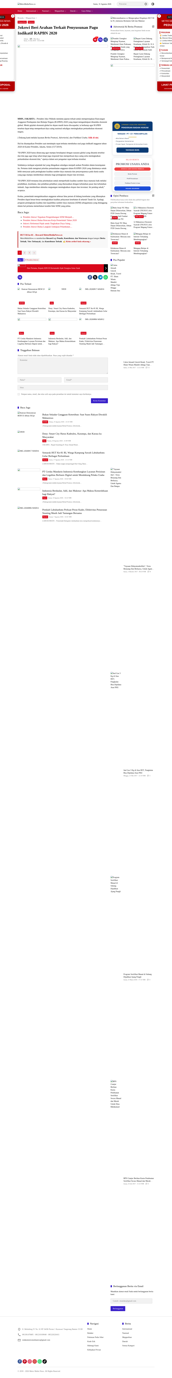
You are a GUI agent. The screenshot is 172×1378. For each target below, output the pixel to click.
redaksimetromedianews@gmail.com (36, 1340)
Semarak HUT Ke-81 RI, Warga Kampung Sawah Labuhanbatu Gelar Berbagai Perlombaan (93, 311)
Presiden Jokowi (32, 260)
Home (89, 1329)
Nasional (31, 22)
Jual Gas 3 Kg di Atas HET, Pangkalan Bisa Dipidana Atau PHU (138, 771)
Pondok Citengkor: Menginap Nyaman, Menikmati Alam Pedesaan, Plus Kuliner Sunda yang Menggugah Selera (121, 57)
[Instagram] (30, 1361)
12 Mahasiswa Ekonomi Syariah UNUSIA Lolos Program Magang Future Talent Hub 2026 (143, 225)
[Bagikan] (105, 39)
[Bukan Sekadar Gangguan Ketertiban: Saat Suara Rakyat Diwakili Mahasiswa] (32, 297)
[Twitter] (95, 277)
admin (26, 39)
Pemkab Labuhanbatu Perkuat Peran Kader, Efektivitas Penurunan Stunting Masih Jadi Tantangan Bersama (93, 341)
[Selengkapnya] (153, 26)
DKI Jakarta (139, 216)
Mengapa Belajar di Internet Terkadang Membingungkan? (141, 251)
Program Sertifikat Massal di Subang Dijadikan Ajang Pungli (137, 975)
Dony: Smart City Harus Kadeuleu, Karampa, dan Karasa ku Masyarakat (62, 309)
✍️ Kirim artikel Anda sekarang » (77, 242)
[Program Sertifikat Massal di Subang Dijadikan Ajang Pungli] (116, 977)
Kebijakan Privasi (94, 1350)
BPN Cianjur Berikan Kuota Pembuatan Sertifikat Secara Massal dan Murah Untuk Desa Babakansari (138, 1179)
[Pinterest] (25, 1361)
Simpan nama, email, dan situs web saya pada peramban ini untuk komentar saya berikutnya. (56, 394)
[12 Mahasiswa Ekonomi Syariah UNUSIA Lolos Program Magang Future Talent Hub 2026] (144, 212)
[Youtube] (35, 1361)
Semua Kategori (128, 1346)
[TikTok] (44, 1361)
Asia (51, 303)
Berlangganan (118, 1309)
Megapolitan (22, 22)
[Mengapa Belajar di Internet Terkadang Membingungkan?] (144, 239)
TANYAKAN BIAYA (132, 150)
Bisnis (21, 333)
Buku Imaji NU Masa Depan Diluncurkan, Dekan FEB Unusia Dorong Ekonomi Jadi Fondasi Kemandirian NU (121, 226)
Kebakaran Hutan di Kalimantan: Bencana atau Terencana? (120, 251)
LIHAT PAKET (132, 188)
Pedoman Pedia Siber (95, 1337)
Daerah (83, 303)
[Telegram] (100, 277)
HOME (22, 303)
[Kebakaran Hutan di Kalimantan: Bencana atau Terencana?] (121, 239)
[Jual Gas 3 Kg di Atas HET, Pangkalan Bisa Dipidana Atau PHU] (116, 773)
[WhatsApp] (105, 277)
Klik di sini (93, 137)
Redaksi (90, 1333)
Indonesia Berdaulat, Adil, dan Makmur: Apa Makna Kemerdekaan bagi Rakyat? (61, 341)
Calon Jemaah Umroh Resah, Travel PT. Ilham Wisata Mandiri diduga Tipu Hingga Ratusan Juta (138, 363)
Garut (52, 333)
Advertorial (116, 48)
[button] (145, 4)
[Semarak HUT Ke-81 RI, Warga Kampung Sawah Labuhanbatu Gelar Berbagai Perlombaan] (93, 297)
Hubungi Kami (93, 1346)
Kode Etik (91, 1341)
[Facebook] (90, 277)
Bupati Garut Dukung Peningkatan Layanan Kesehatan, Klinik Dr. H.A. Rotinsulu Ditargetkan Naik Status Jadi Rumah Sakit (144, 57)
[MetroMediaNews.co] (26, 4)
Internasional (127, 1329)
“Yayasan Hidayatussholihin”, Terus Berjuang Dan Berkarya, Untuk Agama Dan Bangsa (138, 567)
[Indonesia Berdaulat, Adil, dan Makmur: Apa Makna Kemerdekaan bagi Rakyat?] (62, 327)
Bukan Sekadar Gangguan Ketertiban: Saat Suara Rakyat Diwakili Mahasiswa (32, 311)
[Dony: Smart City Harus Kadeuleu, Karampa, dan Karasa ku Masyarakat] (62, 297)
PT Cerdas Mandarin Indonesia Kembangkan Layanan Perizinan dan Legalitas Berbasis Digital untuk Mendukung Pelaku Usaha (31, 341)
